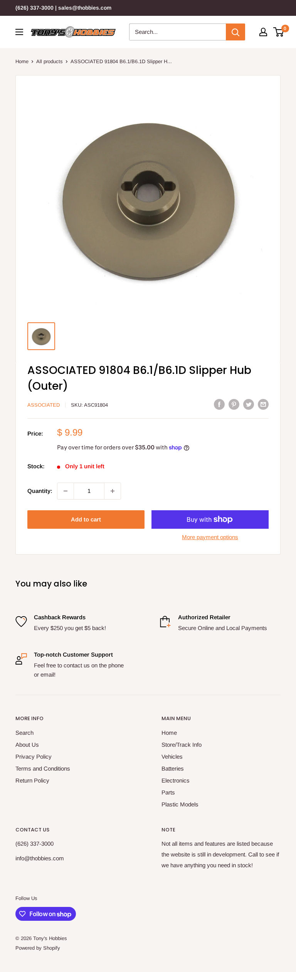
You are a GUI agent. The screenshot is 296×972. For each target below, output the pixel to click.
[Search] (235, 31)
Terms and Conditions (42, 768)
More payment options (210, 537)
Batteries (172, 768)
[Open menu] (19, 32)
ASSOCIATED (43, 405)
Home (22, 61)
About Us (27, 744)
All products (49, 61)
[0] (279, 32)
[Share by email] (263, 404)
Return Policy (32, 780)
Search (24, 732)
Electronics (175, 780)
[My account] (263, 32)
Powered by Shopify (37, 948)
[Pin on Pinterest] (234, 404)
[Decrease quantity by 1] (65, 491)
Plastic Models (179, 804)
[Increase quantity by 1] (112, 491)
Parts (168, 792)
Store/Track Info (181, 744)
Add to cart (86, 519)
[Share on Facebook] (219, 404)
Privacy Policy (33, 756)
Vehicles (172, 756)
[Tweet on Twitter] (248, 404)
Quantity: (39, 491)
